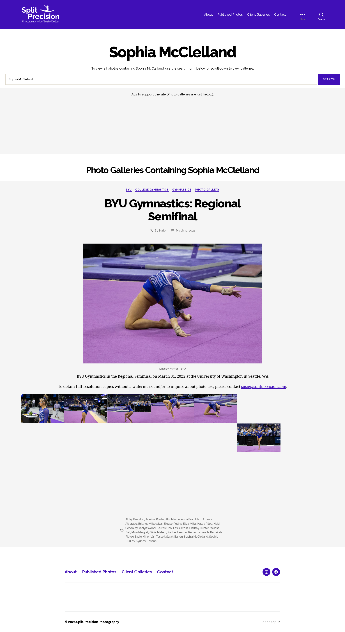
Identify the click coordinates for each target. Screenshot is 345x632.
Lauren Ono (164, 528)
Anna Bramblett (191, 519)
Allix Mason (172, 519)
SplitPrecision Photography (97, 622)
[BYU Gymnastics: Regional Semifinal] (172, 303)
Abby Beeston (134, 519)
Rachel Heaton (177, 532)
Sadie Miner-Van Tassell (150, 536)
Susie (162, 230)
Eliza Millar (189, 523)
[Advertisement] (108, 125)
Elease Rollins (173, 523)
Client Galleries (258, 14)
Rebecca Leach (198, 532)
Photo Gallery (207, 189)
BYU (129, 189)
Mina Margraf (139, 532)
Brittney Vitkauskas (150, 523)
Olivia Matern (158, 532)
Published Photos (230, 14)
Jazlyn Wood (147, 528)
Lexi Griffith (180, 528)
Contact (280, 14)
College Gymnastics (152, 189)
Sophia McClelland (196, 536)
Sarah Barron (174, 536)
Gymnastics (182, 189)
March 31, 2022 (185, 230)
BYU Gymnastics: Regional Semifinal (172, 210)
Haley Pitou (204, 523)
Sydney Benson (146, 541)
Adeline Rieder (154, 519)
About (208, 14)
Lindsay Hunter (198, 528)
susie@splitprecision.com (263, 386)
